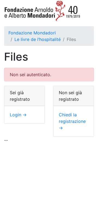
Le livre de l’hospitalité (37, 39)
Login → (18, 114)
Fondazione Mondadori (32, 33)
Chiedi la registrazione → (72, 121)
